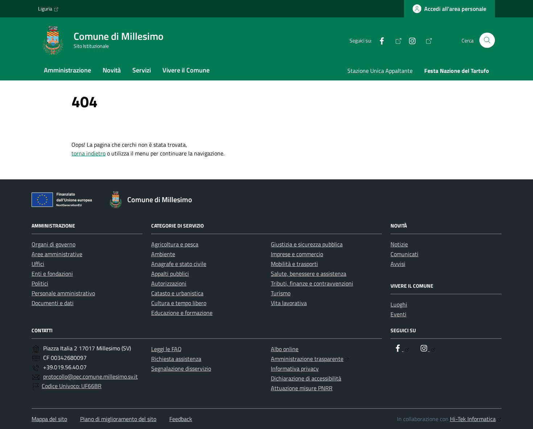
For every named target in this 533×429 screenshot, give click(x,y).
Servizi (141, 70)
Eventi (398, 314)
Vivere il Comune (186, 70)
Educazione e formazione (181, 312)
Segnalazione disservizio (181, 368)
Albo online (284, 349)
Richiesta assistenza (176, 358)
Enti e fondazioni (52, 273)
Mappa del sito (49, 419)
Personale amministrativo (63, 293)
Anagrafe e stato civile (178, 263)
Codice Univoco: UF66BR (72, 386)
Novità (112, 70)
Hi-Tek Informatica (473, 419)
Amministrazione (67, 70)
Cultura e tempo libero (178, 303)
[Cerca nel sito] (487, 40)
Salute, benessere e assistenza (308, 273)
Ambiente (163, 254)
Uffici (38, 263)
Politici (40, 283)
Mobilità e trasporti (294, 263)
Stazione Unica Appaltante (380, 70)
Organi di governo (53, 244)
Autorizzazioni (168, 283)
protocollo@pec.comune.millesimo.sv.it (90, 376)
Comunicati (404, 254)
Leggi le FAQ (166, 349)
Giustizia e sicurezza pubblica (307, 244)
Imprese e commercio (297, 254)
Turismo (280, 293)
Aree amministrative (57, 254)
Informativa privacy (295, 368)
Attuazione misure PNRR (301, 388)
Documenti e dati (53, 303)
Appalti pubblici (170, 273)
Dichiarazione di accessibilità (306, 378)
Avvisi (398, 263)
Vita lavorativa (289, 303)
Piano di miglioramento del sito (118, 419)
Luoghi (399, 304)
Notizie (399, 244)
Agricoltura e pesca (174, 244)
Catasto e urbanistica (177, 293)
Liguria (45, 8)
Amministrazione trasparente (307, 358)
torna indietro (88, 153)
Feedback (180, 419)
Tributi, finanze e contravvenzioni (312, 283)
